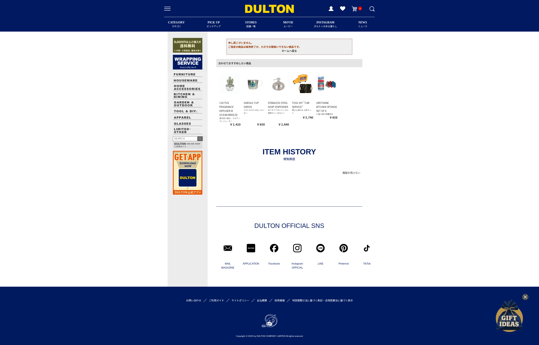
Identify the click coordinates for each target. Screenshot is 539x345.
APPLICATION (251, 263)
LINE (320, 263)
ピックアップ (214, 24)
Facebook (274, 263)
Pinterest (344, 263)
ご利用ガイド (216, 300)
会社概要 (262, 300)
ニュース (362, 24)
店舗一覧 (251, 24)
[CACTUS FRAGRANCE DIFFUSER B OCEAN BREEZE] (229, 83)
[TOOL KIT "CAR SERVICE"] (302, 83)
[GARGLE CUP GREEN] (254, 83)
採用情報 (280, 300)
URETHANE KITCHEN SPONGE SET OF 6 (326, 106)
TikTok (367, 263)
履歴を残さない (351, 172)
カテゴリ (176, 24)
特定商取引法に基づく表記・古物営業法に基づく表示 (322, 300)
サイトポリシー (240, 300)
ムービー (288, 24)
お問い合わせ (193, 300)
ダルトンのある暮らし (325, 24)
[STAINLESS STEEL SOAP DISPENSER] (278, 83)
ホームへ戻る (289, 50)
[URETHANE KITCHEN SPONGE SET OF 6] (326, 83)
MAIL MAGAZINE (227, 265)
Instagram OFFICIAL (297, 265)
